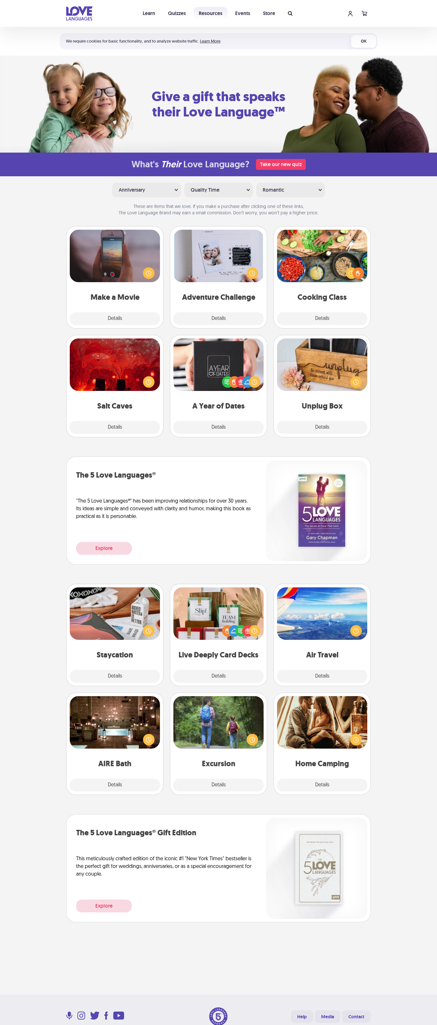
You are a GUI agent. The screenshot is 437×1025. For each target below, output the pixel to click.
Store (269, 13)
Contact (356, 1017)
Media (327, 1017)
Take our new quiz (281, 164)
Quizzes (177, 13)
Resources (210, 13)
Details (115, 318)
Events (242, 13)
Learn (149, 13)
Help (302, 1017)
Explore (104, 548)
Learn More (210, 41)
